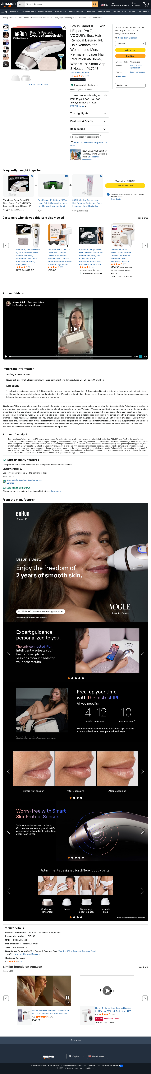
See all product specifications (85, 137)
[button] (4, 12)
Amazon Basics (45, 11)
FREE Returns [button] (77, 106)
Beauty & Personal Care (12, 18)
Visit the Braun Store (80, 72)
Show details (116, 199)
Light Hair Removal (96, 18)
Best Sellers (60, 11)
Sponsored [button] (7, 971)
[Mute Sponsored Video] (67, 1003)
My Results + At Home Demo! (26, 305)
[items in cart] (146, 4)
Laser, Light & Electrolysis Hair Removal (70, 18)
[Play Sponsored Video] (107, 991)
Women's (48, 18)
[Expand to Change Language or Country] (107, 5)
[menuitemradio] (140, 356)
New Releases (76, 11)
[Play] (5, 356)
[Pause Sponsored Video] (67, 997)
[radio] (6, 27)
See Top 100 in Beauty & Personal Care (77, 951)
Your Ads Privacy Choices (107, 1065)
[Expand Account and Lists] (128, 5)
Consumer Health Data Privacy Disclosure (78, 1065)
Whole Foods (104, 11)
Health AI (14, 11)
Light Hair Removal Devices (27, 954)
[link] (53, 185)
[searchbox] (58, 4)
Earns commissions (36, 302)
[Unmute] (145, 356)
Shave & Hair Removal (33, 18)
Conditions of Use (38, 1065)
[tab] (69, 678)
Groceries (90, 11)
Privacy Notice (53, 1065)
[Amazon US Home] (48, 1058)
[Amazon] (8, 4)
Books (132, 11)
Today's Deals (119, 11)
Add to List (122, 85)
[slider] (70, 356)
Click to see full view (38, 84)
